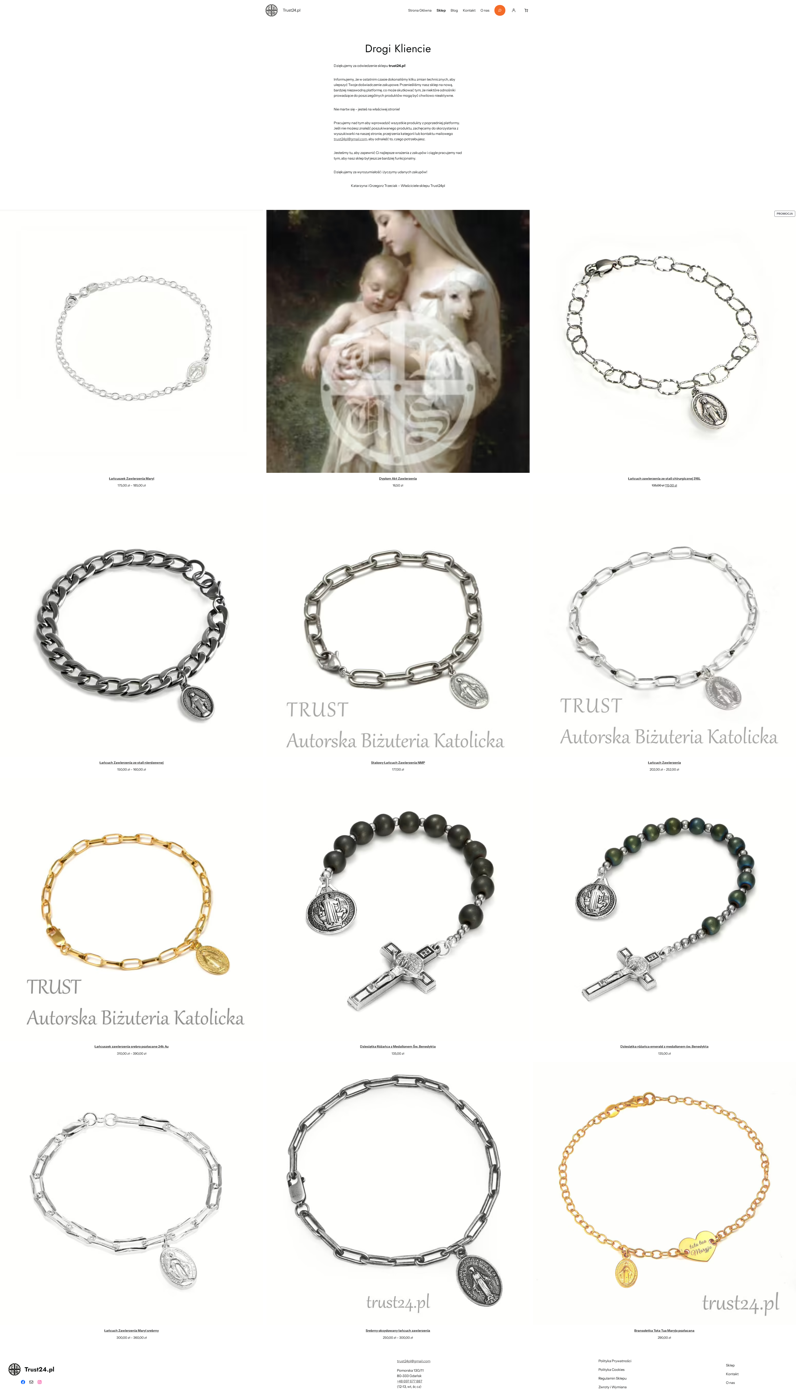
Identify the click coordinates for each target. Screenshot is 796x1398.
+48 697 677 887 (409, 1381)
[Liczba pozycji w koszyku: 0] (526, 10)
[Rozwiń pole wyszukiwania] (499, 10)
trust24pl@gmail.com (350, 139)
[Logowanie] (513, 10)
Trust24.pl (292, 10)
